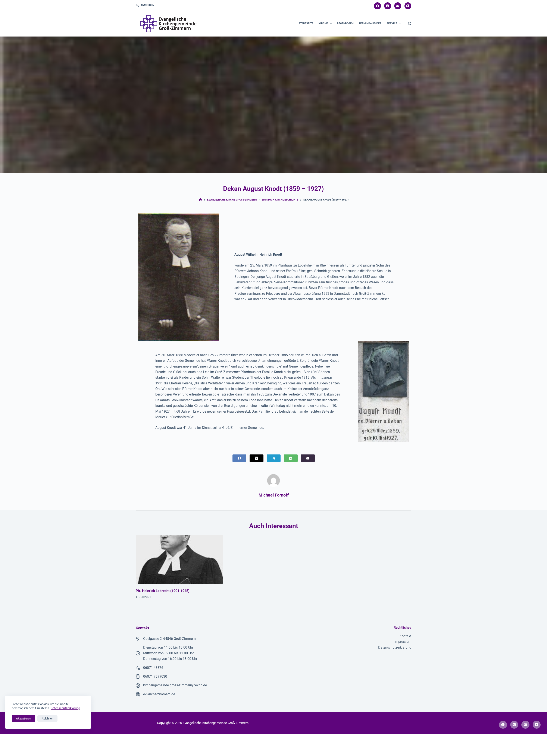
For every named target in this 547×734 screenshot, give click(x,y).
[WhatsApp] (291, 458)
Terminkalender (370, 23)
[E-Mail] (397, 5)
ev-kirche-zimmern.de (159, 694)
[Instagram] (387, 5)
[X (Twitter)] (256, 458)
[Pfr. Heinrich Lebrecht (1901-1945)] (179, 559)
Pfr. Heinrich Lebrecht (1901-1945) (163, 591)
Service (392, 23)
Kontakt (405, 636)
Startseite (306, 23)
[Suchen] (409, 23)
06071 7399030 (155, 676)
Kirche (323, 23)
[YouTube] (408, 5)
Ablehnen (47, 718)
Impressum (402, 642)
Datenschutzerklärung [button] (65, 708)
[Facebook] (377, 5)
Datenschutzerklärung (394, 647)
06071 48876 (153, 668)
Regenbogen (345, 23)
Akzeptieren (23, 718)
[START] (200, 199)
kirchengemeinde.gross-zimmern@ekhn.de (175, 685)
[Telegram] (274, 458)
